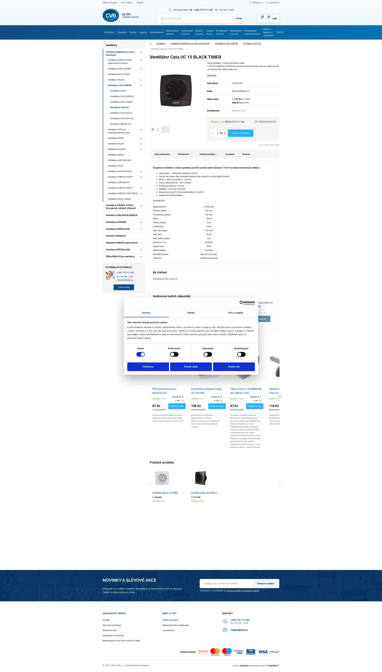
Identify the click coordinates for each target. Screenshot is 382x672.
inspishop (273, 665)
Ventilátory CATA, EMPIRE (120, 85)
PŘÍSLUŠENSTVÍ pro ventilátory (120, 256)
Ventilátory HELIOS (116, 79)
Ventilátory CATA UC (119, 107)
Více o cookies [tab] (235, 312)
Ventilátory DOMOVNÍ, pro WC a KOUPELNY (120, 53)
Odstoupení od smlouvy (113, 635)
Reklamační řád (109, 630)
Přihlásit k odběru (265, 583)
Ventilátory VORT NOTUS (119, 182)
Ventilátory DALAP (116, 143)
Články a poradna (110, 2)
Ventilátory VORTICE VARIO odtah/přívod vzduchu (120, 62)
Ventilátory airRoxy (116, 154)
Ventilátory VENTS (116, 138)
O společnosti (168, 630)
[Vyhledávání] (162, 18)
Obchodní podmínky (112, 625)
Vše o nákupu (127, 2)
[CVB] (121, 15)
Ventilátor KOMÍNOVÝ (116, 236)
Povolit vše (234, 366)
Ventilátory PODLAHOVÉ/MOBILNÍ (121, 215)
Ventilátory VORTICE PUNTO (120, 177)
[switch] (174, 354)
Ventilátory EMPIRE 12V (120, 124)
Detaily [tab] (191, 312)
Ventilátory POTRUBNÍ (116, 222)
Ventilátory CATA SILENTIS (122, 96)
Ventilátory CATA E (118, 90)
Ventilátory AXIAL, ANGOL (119, 199)
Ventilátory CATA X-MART (121, 102)
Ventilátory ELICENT (117, 149)
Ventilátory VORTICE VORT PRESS (123, 193)
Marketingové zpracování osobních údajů (121, 640)
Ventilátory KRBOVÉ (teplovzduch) (122, 242)
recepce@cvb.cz (125, 279)
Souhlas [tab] (146, 312)
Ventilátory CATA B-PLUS (121, 113)
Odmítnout (148, 366)
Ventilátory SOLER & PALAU (120, 171)
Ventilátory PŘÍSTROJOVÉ (118, 249)
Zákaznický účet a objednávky (175, 625)
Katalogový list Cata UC (165, 278)
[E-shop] (151, 43)
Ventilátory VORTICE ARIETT (120, 188)
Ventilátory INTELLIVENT (119, 74)
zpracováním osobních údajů (243, 590)
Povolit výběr (191, 366)
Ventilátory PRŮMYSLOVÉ (118, 229)
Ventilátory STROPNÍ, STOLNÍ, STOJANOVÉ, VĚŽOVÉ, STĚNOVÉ (121, 207)
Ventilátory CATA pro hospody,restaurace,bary (119, 131)
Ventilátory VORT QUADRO (119, 68)
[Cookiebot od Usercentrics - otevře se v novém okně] (242, 303)
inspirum (244, 665)
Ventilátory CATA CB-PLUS (122, 118)
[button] (265, 121)
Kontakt (140, 2)
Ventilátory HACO (115, 165)
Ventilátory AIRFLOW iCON (119, 160)
